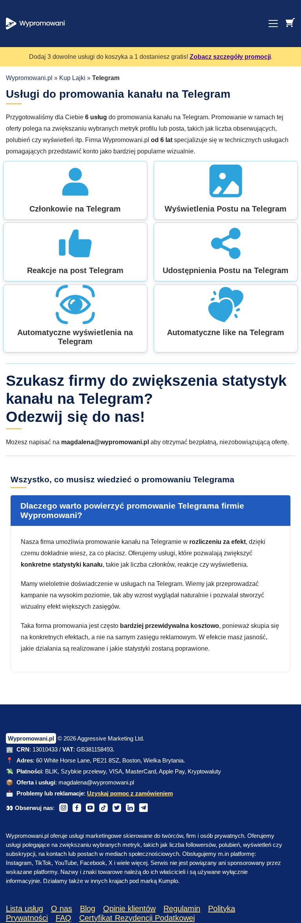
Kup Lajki (72, 78)
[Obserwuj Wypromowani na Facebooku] (77, 807)
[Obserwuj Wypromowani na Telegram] (143, 807)
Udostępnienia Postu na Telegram (225, 270)
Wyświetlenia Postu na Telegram (225, 208)
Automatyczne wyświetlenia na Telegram (75, 337)
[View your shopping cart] (290, 22)
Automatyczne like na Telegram (225, 332)
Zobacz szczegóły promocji (230, 56)
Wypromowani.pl (29, 78)
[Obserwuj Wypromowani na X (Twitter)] (116, 807)
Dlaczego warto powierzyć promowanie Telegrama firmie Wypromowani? (132, 510)
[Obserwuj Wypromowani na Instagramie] (63, 807)
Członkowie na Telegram (75, 208)
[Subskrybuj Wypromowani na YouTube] (90, 807)
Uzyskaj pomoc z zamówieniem (130, 793)
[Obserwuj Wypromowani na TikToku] (103, 807)
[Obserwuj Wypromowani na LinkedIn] (130, 807)
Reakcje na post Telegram (75, 270)
